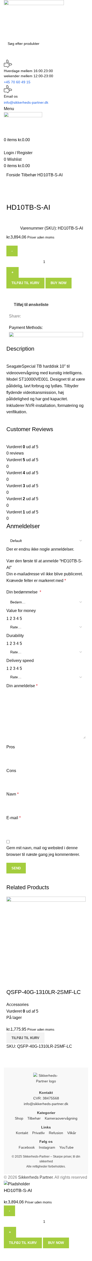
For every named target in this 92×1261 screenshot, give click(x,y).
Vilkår (71, 1133)
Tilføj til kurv (25, 283)
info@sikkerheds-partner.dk (46, 1104)
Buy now (58, 283)
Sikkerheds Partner (35, 1177)
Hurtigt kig (12, 982)
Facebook (27, 1147)
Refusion (56, 1133)
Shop (19, 1118)
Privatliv (38, 1133)
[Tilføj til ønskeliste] (26, 982)
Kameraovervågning (61, 1118)
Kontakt (22, 1133)
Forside (13, 175)
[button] (25, 1037)
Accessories (17, 1004)
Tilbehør (29, 175)
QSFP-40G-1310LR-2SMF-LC (43, 992)
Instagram (47, 1147)
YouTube (66, 1147)
